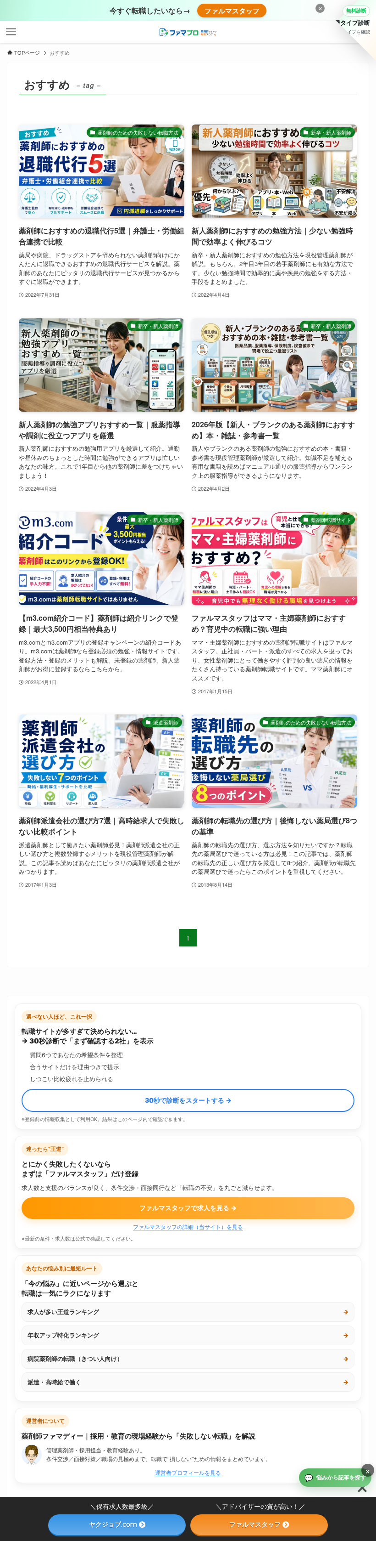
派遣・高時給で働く (188, 1382)
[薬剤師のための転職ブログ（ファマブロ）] (188, 32)
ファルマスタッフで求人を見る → (188, 1208)
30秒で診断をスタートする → (188, 1100)
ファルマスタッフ (232, 11)
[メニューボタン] (11, 32)
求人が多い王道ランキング (188, 1311)
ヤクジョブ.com (113, 1524)
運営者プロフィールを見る (188, 1472)
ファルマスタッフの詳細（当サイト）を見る (188, 1227)
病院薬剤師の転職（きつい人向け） (188, 1358)
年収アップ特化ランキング (188, 1335)
